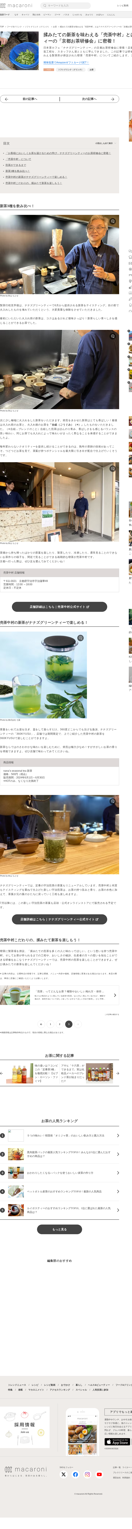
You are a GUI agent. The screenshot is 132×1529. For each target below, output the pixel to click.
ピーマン (47, 15)
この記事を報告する (112, 1014)
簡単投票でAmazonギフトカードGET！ (66, 62)
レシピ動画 (122, 5)
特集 (10, 1389)
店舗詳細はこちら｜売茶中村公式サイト (58, 606)
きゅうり (89, 15)
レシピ (35, 1385)
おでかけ (65, 1385)
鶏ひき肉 (36, 15)
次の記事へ (89, 99)
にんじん (111, 15)
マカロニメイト (36, 1389)
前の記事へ (30, 99)
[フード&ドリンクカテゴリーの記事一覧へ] (48, 70)
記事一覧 (117, 1467)
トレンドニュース (17, 1385)
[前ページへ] (41, 1024)
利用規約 (126, 1478)
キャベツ (25, 15)
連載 (20, 1389)
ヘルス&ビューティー (99, 1385)
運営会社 (117, 1478)
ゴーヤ (57, 15)
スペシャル (81, 1389)
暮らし (79, 1385)
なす (16, 15)
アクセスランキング (60, 1389)
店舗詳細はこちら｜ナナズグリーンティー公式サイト (57, 919)
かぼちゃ (100, 15)
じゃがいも (77, 15)
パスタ (66, 15)
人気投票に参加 (100, 1389)
